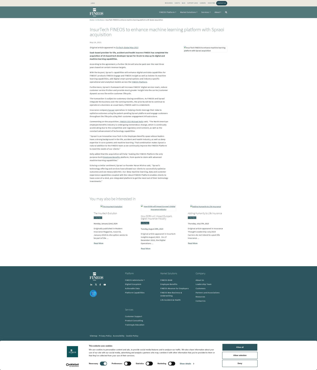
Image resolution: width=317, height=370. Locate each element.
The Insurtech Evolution (105, 213)
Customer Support (133, 316)
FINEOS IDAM (166, 280)
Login (93, 3)
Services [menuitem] (205, 12)
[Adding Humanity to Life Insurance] (205, 206)
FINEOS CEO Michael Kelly (131, 121)
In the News (100, 20)
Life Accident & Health (170, 300)
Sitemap (93, 335)
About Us (200, 280)
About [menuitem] (217, 12)
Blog (183, 3)
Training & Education (134, 324)
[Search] (225, 12)
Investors (211, 3)
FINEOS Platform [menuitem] (167, 12)
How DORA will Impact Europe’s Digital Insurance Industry (156, 217)
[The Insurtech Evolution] (111, 206)
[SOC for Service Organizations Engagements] (93, 293)
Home (92, 20)
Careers (203, 3)
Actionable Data (132, 288)
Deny (240, 363)
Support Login (192, 3)
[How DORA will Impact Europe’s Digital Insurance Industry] (158, 207)
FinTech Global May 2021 (127, 47)
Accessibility (118, 335)
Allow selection (240, 355)
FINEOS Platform (139, 82)
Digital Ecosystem (133, 284)
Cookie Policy (132, 335)
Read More (98, 243)
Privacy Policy (105, 335)
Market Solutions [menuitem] (188, 12)
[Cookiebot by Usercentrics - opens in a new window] (72, 365)
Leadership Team (203, 284)
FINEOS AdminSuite (134, 280)
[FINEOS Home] (96, 12)
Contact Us (222, 3)
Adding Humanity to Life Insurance (205, 213)
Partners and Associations (208, 292)
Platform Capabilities (135, 292)
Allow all (240, 347)
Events (177, 3)
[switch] (127, 364)
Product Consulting (134, 320)
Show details (185, 364)
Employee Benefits (111, 157)
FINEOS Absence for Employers (174, 288)
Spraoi (111, 110)
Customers (201, 288)
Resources (169, 3)
